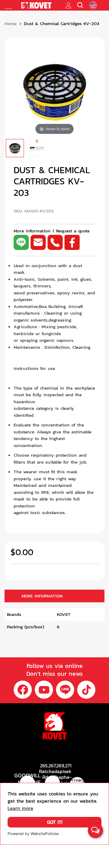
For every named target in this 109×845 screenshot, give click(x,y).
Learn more (20, 808)
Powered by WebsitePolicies (33, 833)
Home (11, 23)
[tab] (54, 596)
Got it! (54, 822)
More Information (42, 596)
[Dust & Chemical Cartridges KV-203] (15, 148)
